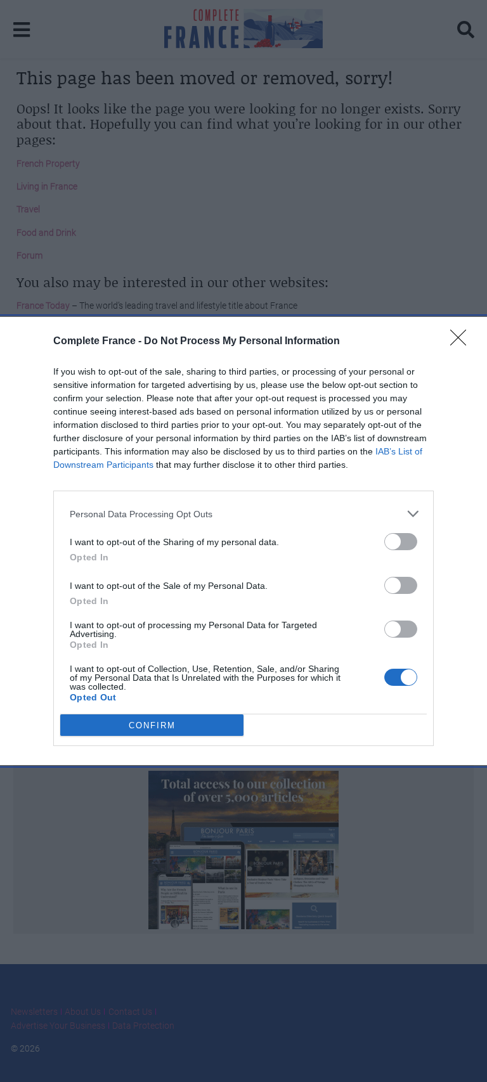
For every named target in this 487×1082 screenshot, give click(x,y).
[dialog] (243, 541)
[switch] (400, 541)
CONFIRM (152, 725)
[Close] (462, 342)
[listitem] (243, 513)
